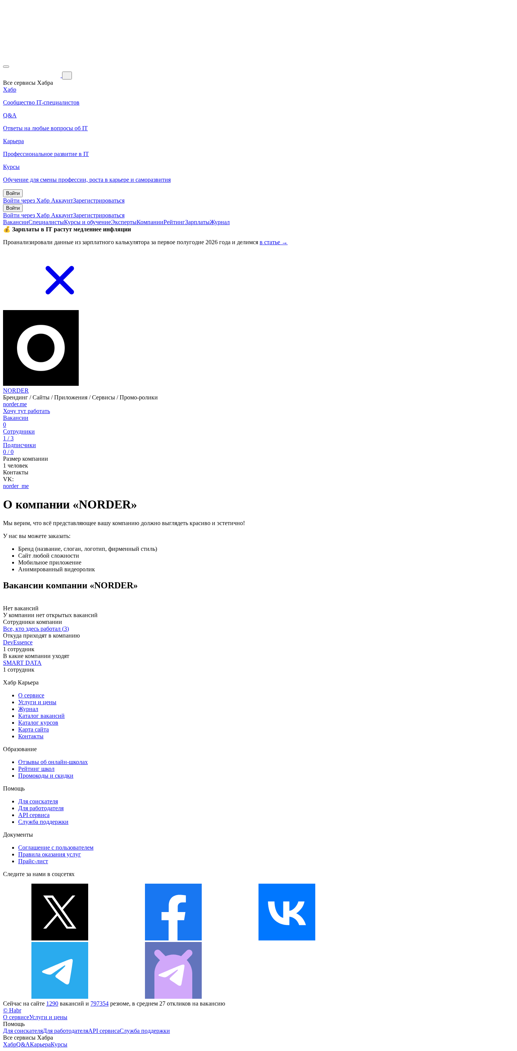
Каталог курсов (38, 722)
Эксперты (124, 222)
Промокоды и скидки (45, 775)
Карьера (40, 1044)
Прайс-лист (33, 861)
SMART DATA (22, 663)
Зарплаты (197, 222)
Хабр (9, 1044)
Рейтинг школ (36, 769)
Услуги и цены (37, 702)
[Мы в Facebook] (173, 938)
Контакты (31, 736)
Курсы (59, 1044)
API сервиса (34, 815)
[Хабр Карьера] (32, 75)
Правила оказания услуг (49, 854)
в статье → (274, 242)
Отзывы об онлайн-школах (53, 762)
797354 (99, 1003)
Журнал (220, 222)
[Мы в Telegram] (60, 996)
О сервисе (31, 695)
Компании (150, 222)
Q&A (23, 1044)
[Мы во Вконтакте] (287, 938)
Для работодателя (41, 808)
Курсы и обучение (87, 222)
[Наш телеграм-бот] (173, 996)
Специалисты (46, 222)
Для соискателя (38, 801)
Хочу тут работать (26, 411)
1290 (52, 1003)
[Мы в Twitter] (60, 938)
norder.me (15, 404)
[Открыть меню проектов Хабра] (6, 66)
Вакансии (15, 222)
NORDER (16, 390)
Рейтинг (174, 222)
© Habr (12, 1010)
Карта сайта (33, 729)
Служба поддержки (43, 822)
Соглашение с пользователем (55, 847)
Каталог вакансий (41, 716)
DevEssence (18, 642)
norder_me (16, 486)
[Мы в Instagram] (400, 938)
